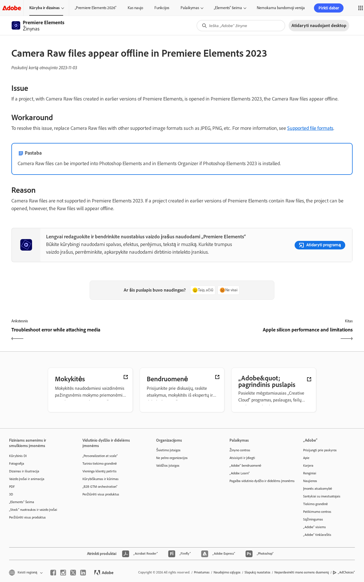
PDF (12, 487)
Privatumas (202, 572)
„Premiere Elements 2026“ (95, 7)
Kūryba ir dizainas (44, 7)
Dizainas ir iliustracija (24, 471)
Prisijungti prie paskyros (320, 450)
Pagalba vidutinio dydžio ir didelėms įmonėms (257, 481)
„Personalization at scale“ (100, 456)
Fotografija (16, 464)
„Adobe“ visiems (314, 527)
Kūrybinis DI (18, 456)
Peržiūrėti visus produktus (27, 517)
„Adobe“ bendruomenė (245, 466)
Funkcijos (161, 7)
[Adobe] (11, 8)
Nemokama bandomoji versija (281, 7)
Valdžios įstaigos (167, 466)
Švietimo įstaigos (168, 450)
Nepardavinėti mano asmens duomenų (301, 572)
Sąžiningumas (313, 519)
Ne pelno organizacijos (172, 458)
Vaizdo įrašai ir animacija (26, 479)
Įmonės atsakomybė (317, 489)
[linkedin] (83, 572)
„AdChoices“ (346, 572)
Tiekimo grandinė (315, 504)
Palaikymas (190, 7)
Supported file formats (310, 128)
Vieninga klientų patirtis (99, 471)
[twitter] (73, 572)
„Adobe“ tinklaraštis (317, 535)
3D (11, 494)
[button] (25, 572)
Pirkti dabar (328, 8)
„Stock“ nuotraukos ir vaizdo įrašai (33, 510)
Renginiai (309, 473)
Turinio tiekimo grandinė (99, 464)
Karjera (308, 466)
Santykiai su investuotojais (321, 496)
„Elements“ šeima (228, 7)
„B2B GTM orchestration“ (99, 487)
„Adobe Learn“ (239, 473)
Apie (306, 458)
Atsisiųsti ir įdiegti (242, 458)
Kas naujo (135, 7)
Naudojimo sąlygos (227, 572)
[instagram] (63, 572)
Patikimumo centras (317, 512)
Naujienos (310, 481)
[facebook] (53, 572)
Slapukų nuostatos (257, 572)
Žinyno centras (239, 450)
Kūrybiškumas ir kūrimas (100, 479)
